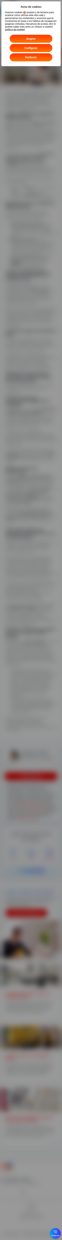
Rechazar (31, 57)
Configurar (30, 48)
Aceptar (31, 38)
